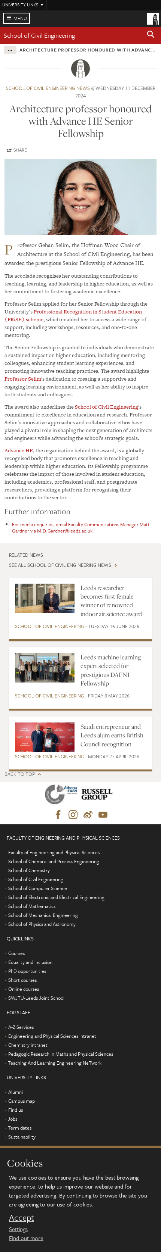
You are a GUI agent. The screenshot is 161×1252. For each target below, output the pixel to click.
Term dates (19, 1127)
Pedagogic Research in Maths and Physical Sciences (60, 1054)
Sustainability (22, 1136)
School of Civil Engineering (39, 35)
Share (20, 149)
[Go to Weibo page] (87, 815)
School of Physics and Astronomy (42, 924)
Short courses (22, 980)
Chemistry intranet (28, 1045)
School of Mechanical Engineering (43, 915)
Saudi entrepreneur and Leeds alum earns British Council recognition (111, 735)
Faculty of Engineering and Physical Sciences (54, 852)
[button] (151, 35)
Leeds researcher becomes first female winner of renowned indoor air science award (111, 600)
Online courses (23, 989)
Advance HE (18, 450)
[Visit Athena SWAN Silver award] (62, 796)
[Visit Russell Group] (98, 796)
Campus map (21, 1101)
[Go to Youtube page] (102, 815)
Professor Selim (22, 379)
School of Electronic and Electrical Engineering (56, 897)
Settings (18, 1229)
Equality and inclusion (30, 962)
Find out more (26, 1238)
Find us (15, 1110)
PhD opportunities (27, 971)
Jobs (12, 1119)
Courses (16, 953)
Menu (20, 18)
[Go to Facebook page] (58, 815)
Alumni (15, 1092)
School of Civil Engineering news (48, 88)
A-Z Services (21, 1027)
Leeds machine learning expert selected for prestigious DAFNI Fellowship (110, 670)
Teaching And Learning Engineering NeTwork (54, 1063)
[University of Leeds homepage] (153, 18)
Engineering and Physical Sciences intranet (52, 1036)
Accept (21, 1217)
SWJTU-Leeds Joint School (36, 998)
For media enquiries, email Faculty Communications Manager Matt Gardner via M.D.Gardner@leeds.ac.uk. (81, 527)
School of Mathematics (31, 906)
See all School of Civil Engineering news (60, 565)
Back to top (19, 774)
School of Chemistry (29, 870)
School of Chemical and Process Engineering (53, 861)
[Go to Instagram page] (73, 815)
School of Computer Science (37, 888)
